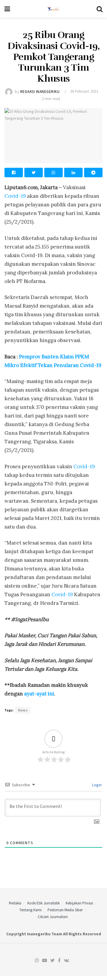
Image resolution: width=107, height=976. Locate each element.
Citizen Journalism (53, 916)
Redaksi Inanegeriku (40, 91)
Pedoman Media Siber (65, 909)
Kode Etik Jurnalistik (43, 903)
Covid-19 (15, 196)
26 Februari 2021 (84, 91)
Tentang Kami (30, 909)
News (23, 710)
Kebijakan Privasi (79, 903)
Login (96, 784)
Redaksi (15, 903)
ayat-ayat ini (39, 693)
